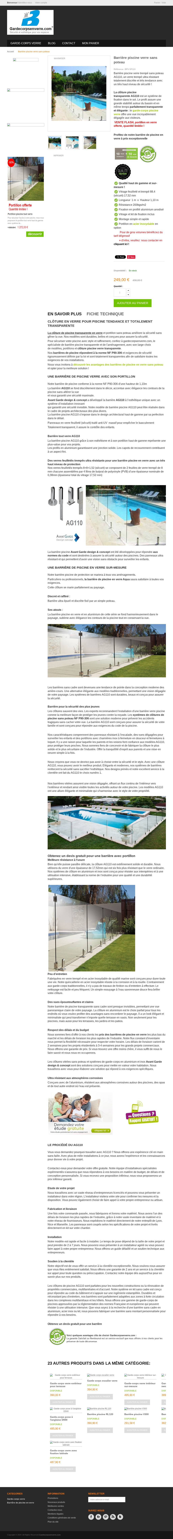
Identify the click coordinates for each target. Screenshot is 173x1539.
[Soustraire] (128, 294)
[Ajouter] (128, 290)
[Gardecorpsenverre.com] (30, 22)
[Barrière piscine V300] (135, 1408)
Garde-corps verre (25, 43)
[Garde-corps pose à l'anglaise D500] (66, 1410)
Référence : (119, 69)
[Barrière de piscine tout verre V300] (90, 143)
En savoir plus (65, 314)
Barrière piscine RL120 (100, 1414)
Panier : (160, 3)
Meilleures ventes (56, 1506)
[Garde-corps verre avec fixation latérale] (66, 1444)
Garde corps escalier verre (102, 1380)
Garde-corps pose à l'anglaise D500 (61, 1418)
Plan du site (53, 1522)
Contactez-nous (55, 1510)
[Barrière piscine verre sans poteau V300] (55, 143)
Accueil (10, 51)
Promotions (53, 1498)
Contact (68, 43)
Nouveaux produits (56, 1502)
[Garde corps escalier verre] (100, 1375)
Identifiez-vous (25, 3)
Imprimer (59, 155)
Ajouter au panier (63, 1402)
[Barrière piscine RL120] (99, 1408)
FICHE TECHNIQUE (105, 314)
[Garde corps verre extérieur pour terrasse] (66, 1376)
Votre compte (41, 3)
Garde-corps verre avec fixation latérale (63, 1452)
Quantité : (118, 286)
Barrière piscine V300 (136, 1414)
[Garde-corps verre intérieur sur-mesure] (140, 1376)
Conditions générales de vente (62, 1518)
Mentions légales (55, 1514)
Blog (51, 43)
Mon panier (90, 43)
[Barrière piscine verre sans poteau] (72, 143)
